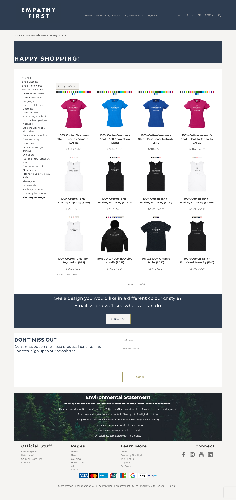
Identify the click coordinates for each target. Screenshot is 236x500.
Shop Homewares (32, 85)
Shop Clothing (30, 81)
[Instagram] (192, 454)
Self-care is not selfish (35, 135)
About (74, 469)
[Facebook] (183, 454)
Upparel (125, 462)
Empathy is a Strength (35, 193)
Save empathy (31, 139)
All (72, 466)
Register (190, 15)
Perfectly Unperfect (34, 189)
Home (74, 451)
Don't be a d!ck (31, 143)
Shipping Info (29, 451)
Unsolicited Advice (33, 93)
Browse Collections (32, 89)
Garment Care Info (31, 458)
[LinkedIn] (210, 454)
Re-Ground (127, 466)
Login (180, 15)
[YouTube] (201, 454)
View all (26, 77)
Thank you (29, 181)
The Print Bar (128, 458)
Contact (25, 462)
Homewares (78, 462)
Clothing (76, 458)
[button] (113, 15)
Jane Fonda (29, 185)
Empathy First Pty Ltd (133, 455)
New (73, 455)
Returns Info (28, 455)
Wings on (28, 154)
